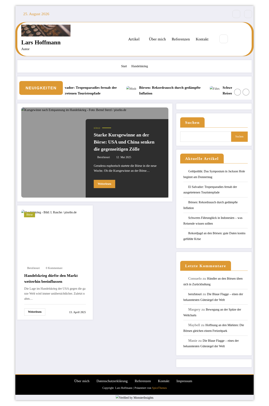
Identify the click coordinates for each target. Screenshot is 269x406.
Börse (97, 128)
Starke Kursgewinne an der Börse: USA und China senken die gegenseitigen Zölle (124, 142)
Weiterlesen (104, 183)
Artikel (134, 39)
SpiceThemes (159, 387)
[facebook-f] (236, 14)
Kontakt (202, 39)
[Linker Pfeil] (237, 92)
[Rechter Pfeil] (246, 92)
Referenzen (181, 39)
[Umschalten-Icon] (244, 39)
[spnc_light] (235, 39)
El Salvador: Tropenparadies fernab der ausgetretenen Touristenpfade (81, 90)
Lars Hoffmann (41, 42)
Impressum (184, 381)
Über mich (157, 39)
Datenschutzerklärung (112, 381)
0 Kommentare (54, 268)
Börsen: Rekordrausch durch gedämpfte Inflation (165, 90)
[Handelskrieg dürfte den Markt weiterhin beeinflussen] (49, 212)
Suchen (192, 122)
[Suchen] (223, 39)
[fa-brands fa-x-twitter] (248, 14)
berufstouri (103, 157)
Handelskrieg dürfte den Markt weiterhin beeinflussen (51, 278)
